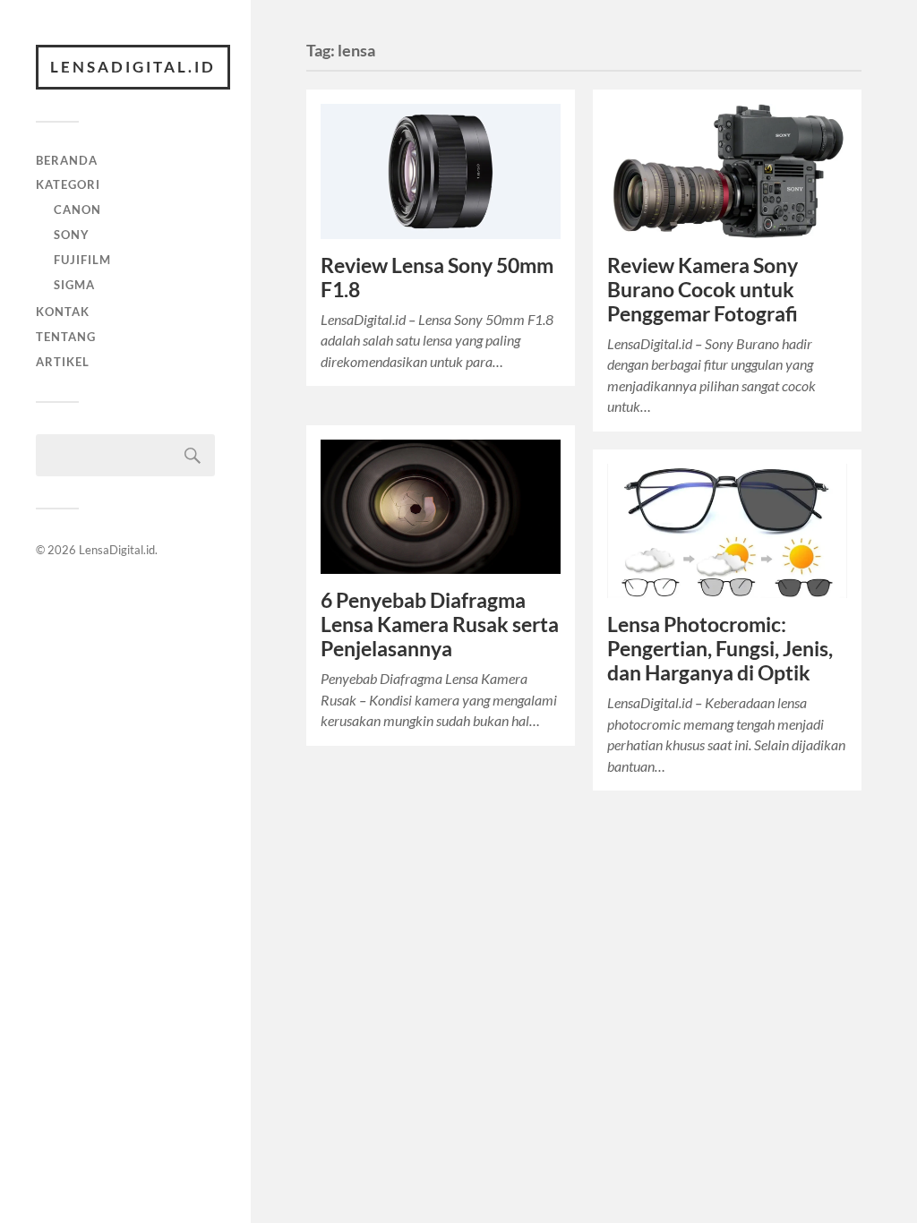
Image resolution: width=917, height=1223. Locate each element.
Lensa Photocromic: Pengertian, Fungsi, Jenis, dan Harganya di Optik (720, 648)
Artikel (63, 362)
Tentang (66, 336)
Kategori (68, 184)
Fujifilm (82, 259)
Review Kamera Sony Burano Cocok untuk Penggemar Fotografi (702, 289)
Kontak (63, 311)
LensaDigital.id (133, 66)
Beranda (67, 160)
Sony (72, 234)
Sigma (74, 285)
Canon (77, 209)
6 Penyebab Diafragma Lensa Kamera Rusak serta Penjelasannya (440, 624)
